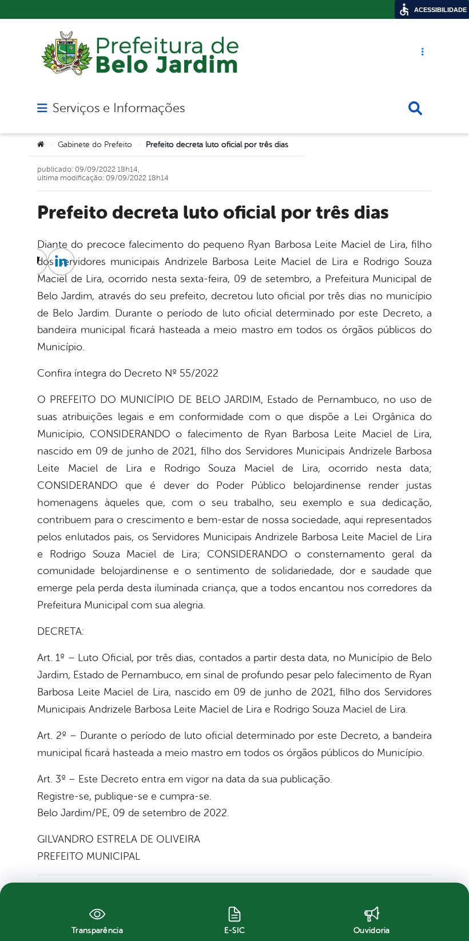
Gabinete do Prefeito (95, 144)
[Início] (40, 145)
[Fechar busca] (415, 108)
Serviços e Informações (119, 108)
